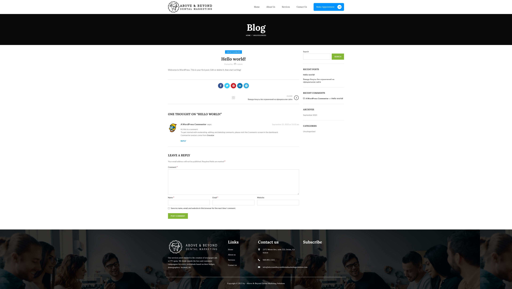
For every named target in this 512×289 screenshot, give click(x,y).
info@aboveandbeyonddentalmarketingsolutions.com (285, 267)
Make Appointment (325, 7)
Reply (183, 141)
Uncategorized (259, 35)
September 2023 (310, 115)
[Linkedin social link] (240, 85)
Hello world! (309, 75)
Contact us (232, 265)
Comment (173, 167)
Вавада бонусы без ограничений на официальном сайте (318, 80)
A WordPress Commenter (193, 124)
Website (260, 197)
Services (231, 260)
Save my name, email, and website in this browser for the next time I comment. (203, 208)
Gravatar (210, 135)
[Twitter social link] (227, 85)
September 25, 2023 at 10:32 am (285, 124)
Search (306, 51)
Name (171, 197)
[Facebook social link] (220, 85)
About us (232, 255)
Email (215, 197)
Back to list (233, 98)
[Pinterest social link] (233, 85)
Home (248, 35)
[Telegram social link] (246, 85)
